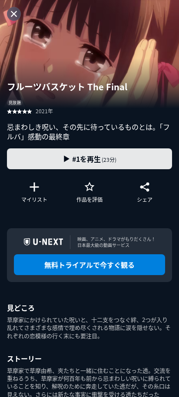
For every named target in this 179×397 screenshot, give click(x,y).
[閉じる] (14, 14)
